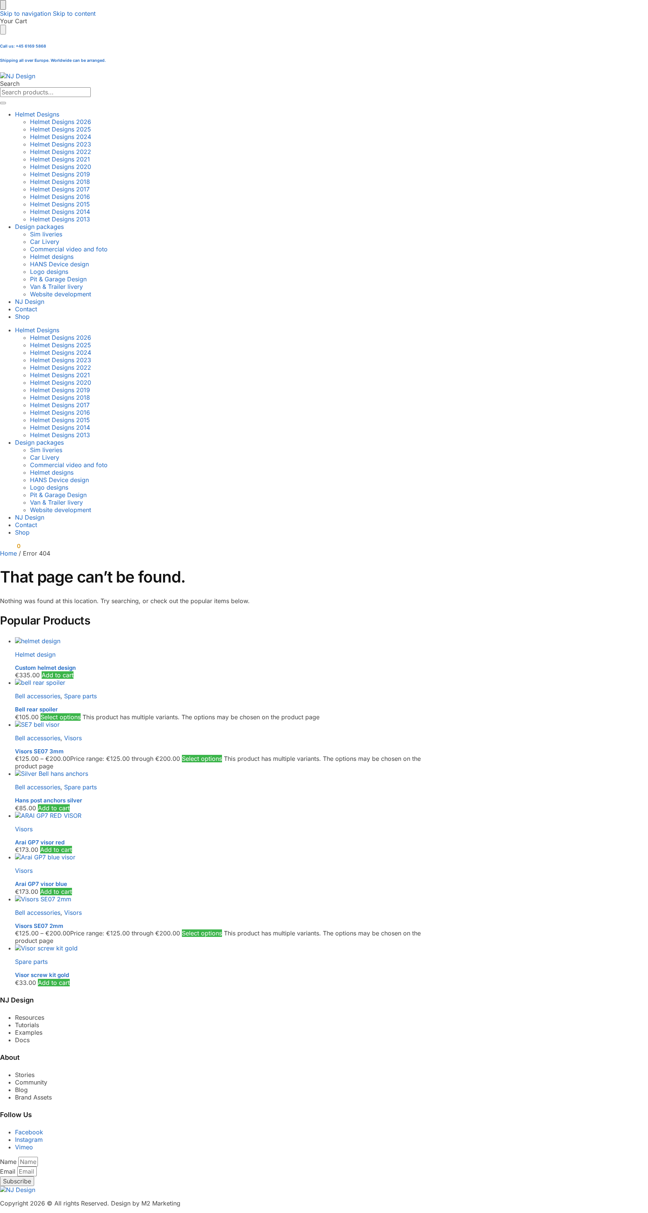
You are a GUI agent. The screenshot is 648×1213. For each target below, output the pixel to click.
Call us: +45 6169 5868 (23, 46)
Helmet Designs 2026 (60, 121)
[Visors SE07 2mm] (227, 899)
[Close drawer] (3, 29)
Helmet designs (52, 256)
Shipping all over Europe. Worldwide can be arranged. (53, 60)
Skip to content (74, 13)
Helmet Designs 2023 (60, 144)
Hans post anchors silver (48, 800)
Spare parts (80, 696)
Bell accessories (37, 696)
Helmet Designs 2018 (60, 181)
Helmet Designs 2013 (60, 219)
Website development (60, 294)
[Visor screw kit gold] (227, 948)
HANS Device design (59, 264)
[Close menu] (3, 5)
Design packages (39, 226)
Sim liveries (46, 234)
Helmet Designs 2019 (60, 174)
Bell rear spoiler (36, 709)
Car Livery (44, 241)
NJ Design (29, 301)
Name (9, 1161)
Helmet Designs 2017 (60, 189)
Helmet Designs (37, 114)
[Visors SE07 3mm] (227, 724)
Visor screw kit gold (42, 974)
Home (8, 553)
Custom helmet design (45, 667)
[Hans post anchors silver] (227, 773)
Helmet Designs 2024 (60, 136)
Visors (73, 738)
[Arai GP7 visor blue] (227, 857)
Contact (26, 309)
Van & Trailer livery (56, 286)
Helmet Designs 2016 (60, 196)
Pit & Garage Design (58, 279)
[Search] (3, 103)
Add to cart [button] (58, 675)
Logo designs (49, 271)
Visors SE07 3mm (39, 751)
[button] (10, 546)
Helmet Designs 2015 (60, 204)
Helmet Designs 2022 (60, 151)
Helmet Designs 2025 (60, 129)
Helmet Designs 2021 (60, 159)
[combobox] (45, 92)
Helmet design (35, 654)
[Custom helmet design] (227, 641)
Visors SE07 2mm (39, 925)
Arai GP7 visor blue (41, 883)
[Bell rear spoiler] (227, 682)
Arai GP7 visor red (39, 842)
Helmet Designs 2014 (60, 211)
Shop (22, 316)
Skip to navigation (25, 13)
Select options (60, 717)
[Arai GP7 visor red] (227, 815)
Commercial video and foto (69, 249)
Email (8, 1171)
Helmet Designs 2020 (60, 166)
